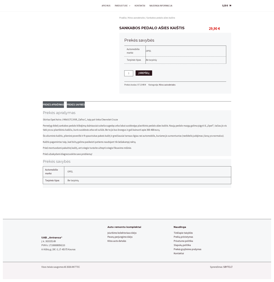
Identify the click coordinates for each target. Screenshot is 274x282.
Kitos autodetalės (136, 17)
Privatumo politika (183, 241)
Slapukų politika (182, 245)
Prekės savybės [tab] (76, 104)
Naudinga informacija (160, 5)
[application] (129, 5)
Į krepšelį (143, 73)
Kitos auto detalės (116, 241)
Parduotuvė (121, 5)
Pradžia (122, 17)
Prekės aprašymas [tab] (53, 104)
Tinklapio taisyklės (183, 232)
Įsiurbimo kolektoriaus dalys (122, 232)
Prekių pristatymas (183, 236)
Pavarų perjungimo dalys (120, 236)
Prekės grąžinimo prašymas (187, 249)
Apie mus (106, 5)
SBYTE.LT (228, 266)
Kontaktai (140, 5)
